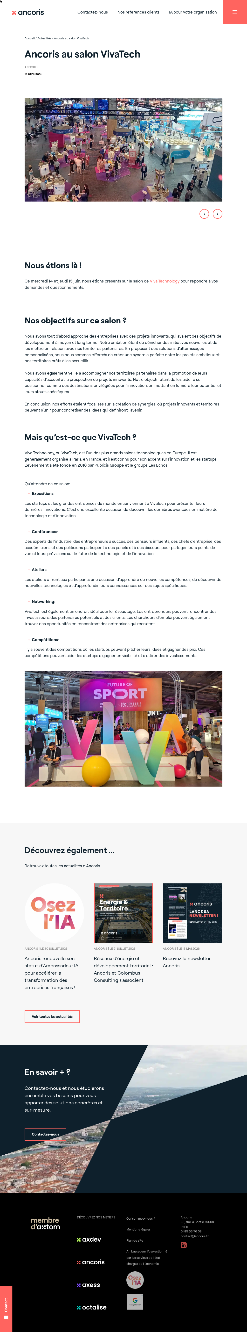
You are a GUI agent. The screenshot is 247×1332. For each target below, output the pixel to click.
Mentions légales (138, 1229)
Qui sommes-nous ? (140, 1218)
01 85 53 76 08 (191, 1231)
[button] (204, 214)
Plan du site (134, 1240)
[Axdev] (92, 1239)
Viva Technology (164, 280)
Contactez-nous (92, 11)
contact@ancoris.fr (195, 1236)
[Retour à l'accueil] (30, 12)
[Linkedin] (184, 1245)
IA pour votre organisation (193, 11)
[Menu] (235, 12)
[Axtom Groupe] (45, 1224)
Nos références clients (138, 11)
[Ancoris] (92, 1262)
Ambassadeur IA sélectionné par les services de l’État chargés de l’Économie (146, 1257)
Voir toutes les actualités (52, 1016)
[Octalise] (92, 1307)
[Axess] (92, 1284)
